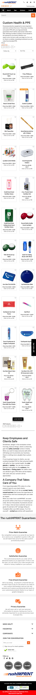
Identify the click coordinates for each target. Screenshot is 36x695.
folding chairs (16, 469)
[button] (33, 347)
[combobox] (26, 51)
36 (2, 45)
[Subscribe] (28, 642)
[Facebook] (4, 658)
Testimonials (30, 6)
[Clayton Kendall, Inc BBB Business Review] (13, 689)
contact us (13, 511)
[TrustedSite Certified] (10, 650)
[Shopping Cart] (34, 2)
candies (12, 465)
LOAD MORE (18, 419)
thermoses (6, 469)
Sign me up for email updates (14, 646)
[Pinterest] (12, 658)
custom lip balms (11, 37)
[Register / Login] (27, 2)
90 (4, 45)
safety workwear (14, 449)
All (6, 45)
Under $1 (31, 10)
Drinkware (22, 10)
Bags (15, 10)
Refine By (6, 51)
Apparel (9, 10)
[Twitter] (7, 658)
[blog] (9, 658)
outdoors (23, 467)
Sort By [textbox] (22, 51)
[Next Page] (15, 47)
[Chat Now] (30, 2)
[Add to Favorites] (15, 60)
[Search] (33, 15)
